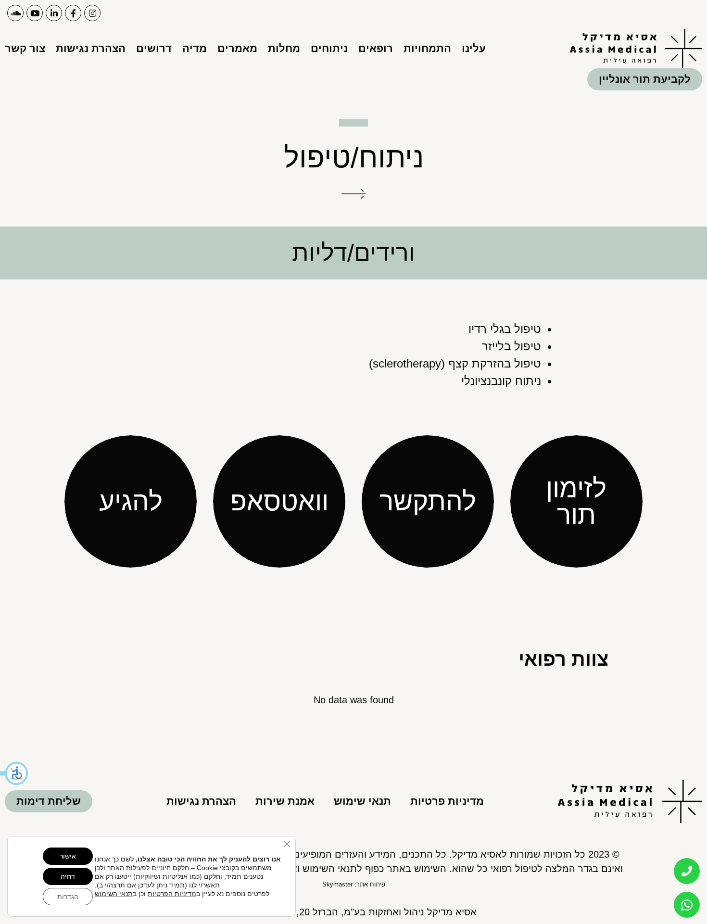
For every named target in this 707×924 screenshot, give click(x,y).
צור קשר (25, 48)
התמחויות (427, 48)
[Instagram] (92, 13)
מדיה (194, 48)
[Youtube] (34, 13)
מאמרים (237, 48)
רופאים (375, 48)
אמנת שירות (285, 801)
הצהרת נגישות (91, 48)
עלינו (474, 48)
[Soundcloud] (15, 13)
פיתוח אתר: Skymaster (353, 884)
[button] (14, 773)
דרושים (154, 48)
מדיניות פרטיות (447, 801)
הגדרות (67, 896)
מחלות (284, 48)
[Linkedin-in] (54, 13)
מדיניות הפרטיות (172, 894)
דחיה (68, 876)
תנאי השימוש (114, 894)
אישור (68, 856)
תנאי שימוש (362, 801)
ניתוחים (329, 48)
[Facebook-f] (73, 13)
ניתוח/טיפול (354, 157)
